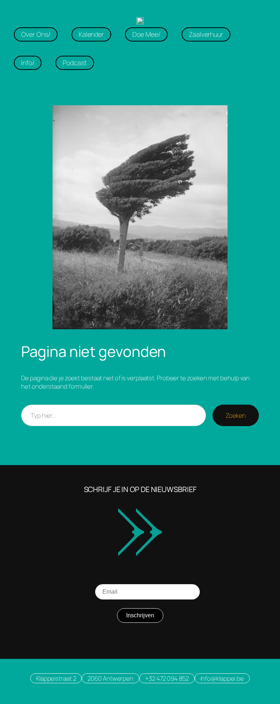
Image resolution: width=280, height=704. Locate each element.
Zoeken (236, 415)
